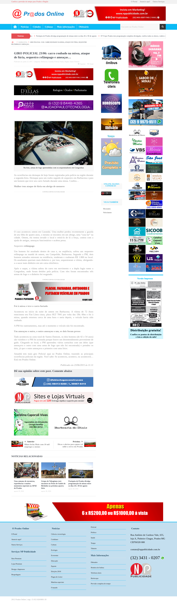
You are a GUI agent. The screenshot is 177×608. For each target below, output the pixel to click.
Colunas (49, 26)
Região (67, 62)
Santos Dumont (74, 62)
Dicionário (107, 209)
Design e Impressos (18, 569)
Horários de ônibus (97, 568)
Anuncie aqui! (145, 2)
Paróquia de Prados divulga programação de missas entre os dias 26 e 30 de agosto (39, 36)
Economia (54, 555)
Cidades (37, 26)
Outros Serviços (158, 2)
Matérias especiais (57, 582)
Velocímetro (107, 212)
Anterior (30, 442)
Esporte (53, 566)
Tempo (93, 543)
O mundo (54, 588)
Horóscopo (94, 578)
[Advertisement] (53, 212)
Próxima (76, 442)
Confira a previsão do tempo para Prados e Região (29, 2)
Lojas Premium (16, 564)
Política (93, 532)
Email (91, 64)
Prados (62, 62)
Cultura (53, 545)
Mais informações (66, 26)
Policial (56, 62)
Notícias (25, 26)
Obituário (84, 26)
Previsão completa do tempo (101, 584)
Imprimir (83, 64)
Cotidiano (54, 539)
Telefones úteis (96, 573)
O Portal (134, 2)
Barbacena (44, 62)
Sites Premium (16, 559)
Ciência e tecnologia (58, 534)
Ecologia (54, 550)
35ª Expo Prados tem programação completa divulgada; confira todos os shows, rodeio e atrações (109, 36)
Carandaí (51, 62)
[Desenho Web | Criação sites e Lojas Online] (141, 570)
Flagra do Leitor (56, 577)
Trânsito (94, 548)
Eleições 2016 (56, 571)
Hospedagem (15, 575)
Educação (54, 561)
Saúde (93, 538)
